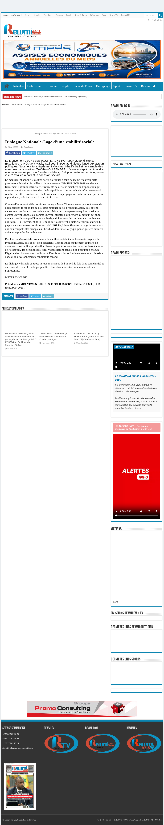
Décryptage (94, 15)
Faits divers (48, 15)
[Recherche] (160, 15)
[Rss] (149, 20)
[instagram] (161, 20)
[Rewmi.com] (23, 30)
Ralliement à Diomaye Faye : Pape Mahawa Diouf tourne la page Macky (55, 96)
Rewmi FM (125, 15)
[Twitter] (155, 20)
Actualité (37, 15)
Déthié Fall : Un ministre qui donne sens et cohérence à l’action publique (53, 336)
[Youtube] (158, 20)
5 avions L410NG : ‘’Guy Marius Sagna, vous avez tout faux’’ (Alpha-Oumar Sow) (89, 336)
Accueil (27, 15)
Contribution (16, 104)
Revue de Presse (81, 15)
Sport (104, 15)
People (68, 15)
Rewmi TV (114, 15)
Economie (59, 15)
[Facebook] (152, 20)
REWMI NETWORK (152, 820)
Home (6, 104)
